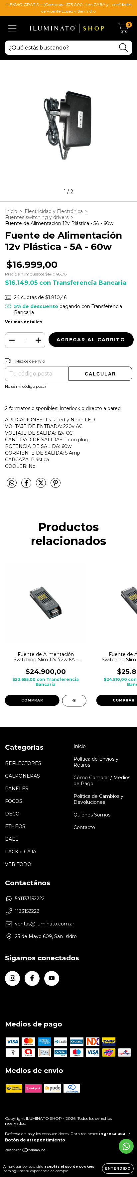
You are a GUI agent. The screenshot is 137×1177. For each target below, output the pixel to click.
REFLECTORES (23, 763)
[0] (123, 30)
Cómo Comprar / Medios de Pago (101, 781)
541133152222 (30, 899)
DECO (12, 814)
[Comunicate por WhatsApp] (126, 1146)
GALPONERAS (22, 776)
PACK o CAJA (20, 852)
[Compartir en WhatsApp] (12, 483)
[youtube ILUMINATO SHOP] (51, 978)
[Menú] (12, 28)
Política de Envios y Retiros (95, 762)
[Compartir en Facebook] (27, 485)
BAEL (11, 839)
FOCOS (13, 801)
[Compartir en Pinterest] (56, 485)
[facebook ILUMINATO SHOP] (32, 978)
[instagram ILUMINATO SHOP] (12, 978)
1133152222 (27, 911)
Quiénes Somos (91, 815)
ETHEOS (15, 826)
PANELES (16, 789)
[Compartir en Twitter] (41, 485)
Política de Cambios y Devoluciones (98, 799)
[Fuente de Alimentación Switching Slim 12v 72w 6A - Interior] (74, 700)
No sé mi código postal (26, 386)
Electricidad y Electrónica (54, 211)
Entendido (118, 1168)
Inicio (11, 211)
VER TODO (18, 864)
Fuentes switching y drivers (36, 217)
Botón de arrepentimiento (35, 1139)
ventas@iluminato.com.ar (44, 924)
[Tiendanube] (26, 1150)
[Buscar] (123, 47)
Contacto (84, 827)
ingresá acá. (112, 1133)
